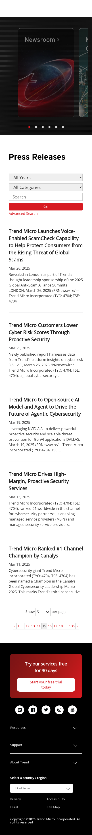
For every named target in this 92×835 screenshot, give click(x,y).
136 (72, 626)
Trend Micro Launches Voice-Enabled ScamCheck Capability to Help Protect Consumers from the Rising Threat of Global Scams (46, 245)
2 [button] (36, 127)
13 (33, 626)
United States (22, 788)
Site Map (53, 807)
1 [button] (29, 127)
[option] (46, 72)
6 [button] (63, 127)
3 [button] (42, 127)
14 (38, 626)
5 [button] (56, 127)
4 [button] (49, 127)
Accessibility (56, 799)
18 (61, 626)
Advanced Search (23, 213)
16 (50, 626)
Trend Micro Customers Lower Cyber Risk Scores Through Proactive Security (43, 332)
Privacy (15, 799)
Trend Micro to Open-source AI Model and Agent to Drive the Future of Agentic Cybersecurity (45, 406)
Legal (14, 807)
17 (55, 626)
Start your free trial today (46, 685)
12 (27, 626)
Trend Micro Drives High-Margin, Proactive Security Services (39, 481)
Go (46, 206)
